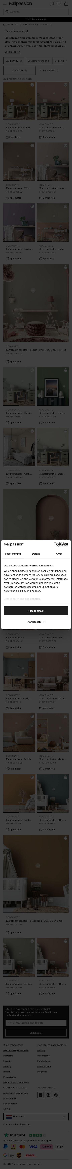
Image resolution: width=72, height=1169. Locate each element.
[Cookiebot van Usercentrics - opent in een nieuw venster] (53, 544)
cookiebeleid (33, 598)
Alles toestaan (36, 610)
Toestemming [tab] (13, 553)
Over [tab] (59, 553)
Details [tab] (36, 553)
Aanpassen (34, 621)
